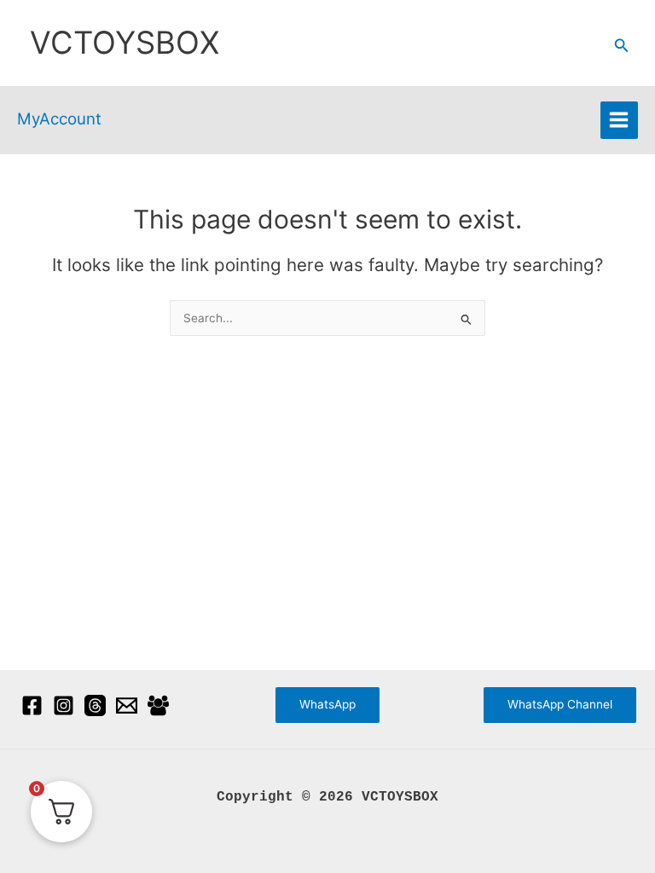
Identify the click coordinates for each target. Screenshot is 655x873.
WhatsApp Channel (559, 704)
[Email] (126, 705)
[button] (621, 45)
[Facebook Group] (158, 705)
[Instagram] (63, 705)
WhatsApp (327, 704)
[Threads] (95, 705)
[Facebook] (32, 705)
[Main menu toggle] (619, 120)
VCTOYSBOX (124, 42)
